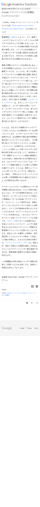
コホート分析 (12, 221)
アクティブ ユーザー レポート (17, 243)
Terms (36, 328)
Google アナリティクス (14, 293)
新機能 (7, 295)
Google (22, 328)
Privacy (29, 328)
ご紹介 (13, 37)
